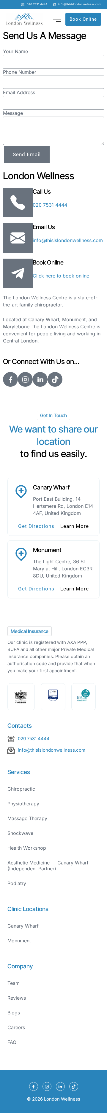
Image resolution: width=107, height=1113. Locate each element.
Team (13, 983)
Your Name (15, 51)
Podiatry (16, 883)
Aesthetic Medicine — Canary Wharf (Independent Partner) (48, 866)
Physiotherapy (23, 804)
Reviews (16, 998)
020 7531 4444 (50, 205)
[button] (57, 19)
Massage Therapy (27, 818)
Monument (19, 941)
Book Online (48, 262)
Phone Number (19, 72)
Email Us (44, 227)
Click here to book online (61, 276)
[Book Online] (18, 273)
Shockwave (20, 833)
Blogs (13, 1013)
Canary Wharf (23, 926)
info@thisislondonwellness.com (68, 240)
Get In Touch (53, 415)
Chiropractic (21, 789)
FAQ (11, 1042)
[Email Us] (18, 238)
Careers (16, 1027)
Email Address (19, 92)
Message (13, 113)
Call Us (42, 191)
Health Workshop (26, 848)
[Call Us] (18, 202)
